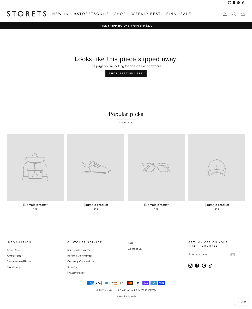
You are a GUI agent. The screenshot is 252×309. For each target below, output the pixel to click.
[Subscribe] (232, 254)
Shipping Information (80, 250)
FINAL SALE (178, 13)
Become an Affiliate (19, 261)
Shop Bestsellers (126, 73)
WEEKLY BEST (146, 13)
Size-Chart (74, 267)
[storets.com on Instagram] (190, 265)
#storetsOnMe (91, 13)
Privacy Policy (76, 272)
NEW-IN (60, 13)
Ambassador (15, 255)
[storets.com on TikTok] (210, 265)
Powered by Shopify (126, 295)
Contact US (135, 248)
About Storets (15, 250)
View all (126, 122)
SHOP (120, 13)
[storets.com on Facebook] (197, 265)
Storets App (14, 267)
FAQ (130, 243)
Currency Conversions (80, 261)
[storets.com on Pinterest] (204, 265)
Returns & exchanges (80, 255)
